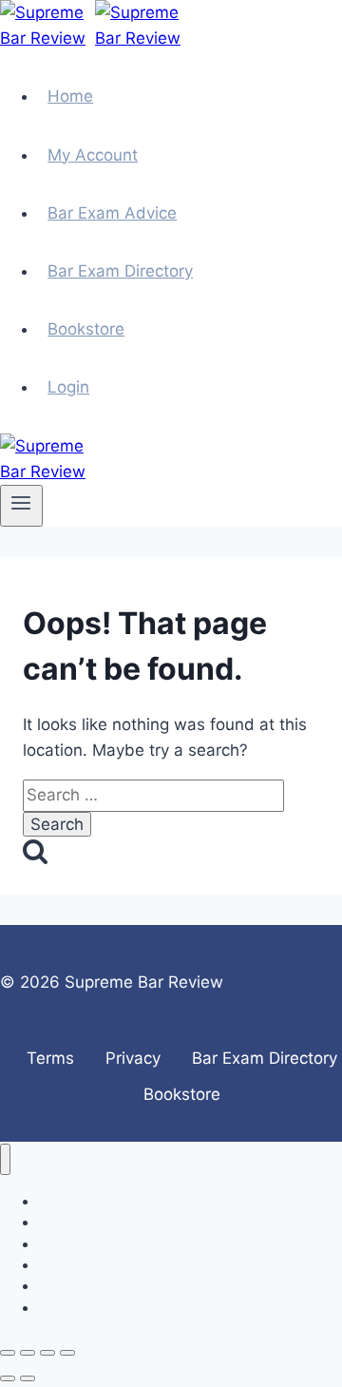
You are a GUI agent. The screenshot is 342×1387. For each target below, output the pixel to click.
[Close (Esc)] (67, 1353)
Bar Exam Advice (112, 212)
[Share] (47, 1353)
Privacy (133, 1058)
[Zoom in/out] (7, 1353)
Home (70, 96)
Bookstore (86, 328)
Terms (50, 1058)
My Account (93, 154)
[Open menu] (21, 506)
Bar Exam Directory (120, 270)
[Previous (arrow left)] (7, 1378)
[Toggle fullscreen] (27, 1353)
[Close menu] (5, 1159)
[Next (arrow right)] (27, 1378)
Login (68, 386)
